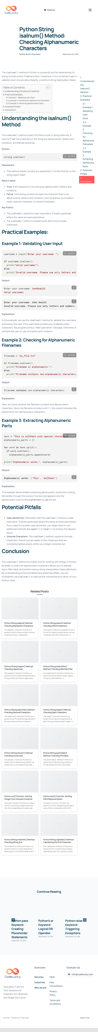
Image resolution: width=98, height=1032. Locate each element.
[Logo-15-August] (11, 3)
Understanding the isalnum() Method (22, 91)
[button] (13, 920)
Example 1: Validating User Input (22, 97)
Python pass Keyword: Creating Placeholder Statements (19, 929)
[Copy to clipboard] (65, 156)
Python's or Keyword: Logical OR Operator (45, 927)
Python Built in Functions (30, 54)
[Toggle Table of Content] (46, 87)
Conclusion (10, 110)
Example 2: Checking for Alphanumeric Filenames (29, 100)
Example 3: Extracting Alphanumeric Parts (26, 103)
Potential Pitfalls (12, 106)
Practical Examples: (14, 94)
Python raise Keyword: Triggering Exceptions (73, 927)
